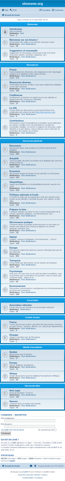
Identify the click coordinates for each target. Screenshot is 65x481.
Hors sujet (15, 390)
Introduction (16, 29)
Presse (13, 69)
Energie (14, 248)
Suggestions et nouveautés (24, 50)
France (13, 322)
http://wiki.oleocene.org (45, 112)
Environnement (17, 286)
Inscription (20, 415)
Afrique (13, 373)
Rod (22, 33)
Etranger (14, 335)
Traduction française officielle (29, 475)
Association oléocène (21, 305)
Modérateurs (31, 44)
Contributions (17, 120)
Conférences (16, 95)
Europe (13, 363)
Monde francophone (32, 347)
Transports (15, 260)
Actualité (14, 158)
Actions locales (32, 317)
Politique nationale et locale (24, 195)
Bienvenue (33, 24)
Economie (15, 171)
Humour (14, 401)
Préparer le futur (18, 209)
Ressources (32, 65)
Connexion (6, 415)
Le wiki (13, 108)
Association (32, 300)
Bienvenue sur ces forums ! (24, 40)
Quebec (13, 352)
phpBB (25, 472)
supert (12, 461)
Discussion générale (32, 141)
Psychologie (16, 271)
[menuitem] (5, 10)
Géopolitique (16, 182)
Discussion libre (32, 386)
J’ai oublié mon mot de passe (12, 430)
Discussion (15, 145)
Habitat (13, 237)
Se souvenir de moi (46, 430)
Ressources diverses (20, 82)
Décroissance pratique (21, 222)
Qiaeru (44, 475)
